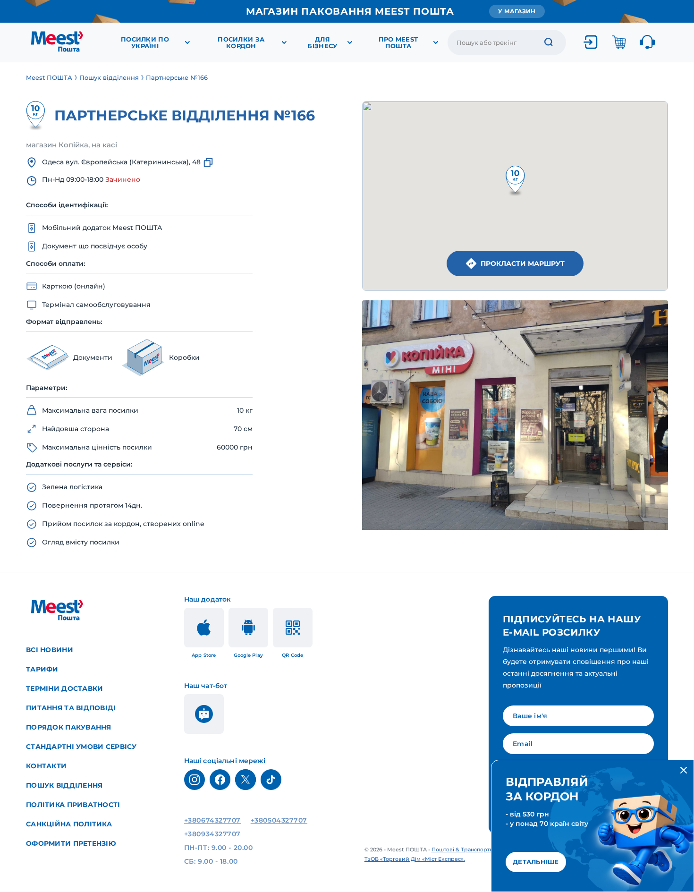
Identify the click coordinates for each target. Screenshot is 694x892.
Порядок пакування (68, 727)
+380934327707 (212, 834)
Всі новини (49, 650)
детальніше (536, 862)
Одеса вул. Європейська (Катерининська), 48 (121, 162)
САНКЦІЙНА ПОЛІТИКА (69, 824)
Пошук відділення (64, 785)
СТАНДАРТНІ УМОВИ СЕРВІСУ (81, 746)
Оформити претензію (71, 843)
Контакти (46, 766)
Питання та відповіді (71, 708)
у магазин (516, 11)
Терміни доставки (64, 688)
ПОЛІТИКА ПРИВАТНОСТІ (73, 804)
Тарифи (42, 669)
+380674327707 (212, 820)
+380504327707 (279, 820)
